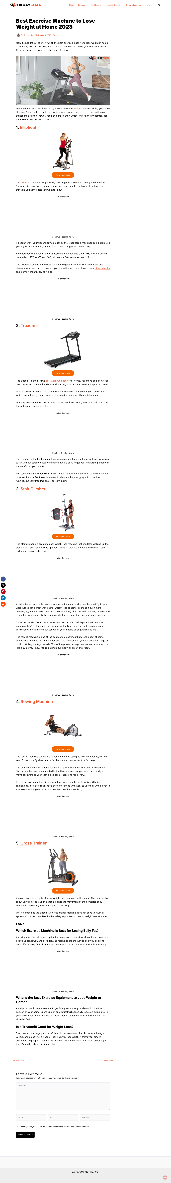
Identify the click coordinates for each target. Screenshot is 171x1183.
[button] (86, 5)
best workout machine (58, 380)
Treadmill (29, 325)
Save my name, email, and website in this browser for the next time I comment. (54, 1126)
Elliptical (28, 127)
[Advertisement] (63, 217)
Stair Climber (33, 488)
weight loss (80, 108)
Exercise (57, 35)
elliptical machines (30, 182)
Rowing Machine (37, 701)
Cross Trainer (34, 843)
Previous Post (18, 1060)
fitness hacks (102, 268)
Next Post (109, 1060)
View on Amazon (63, 175)
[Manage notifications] (165, 1177)
